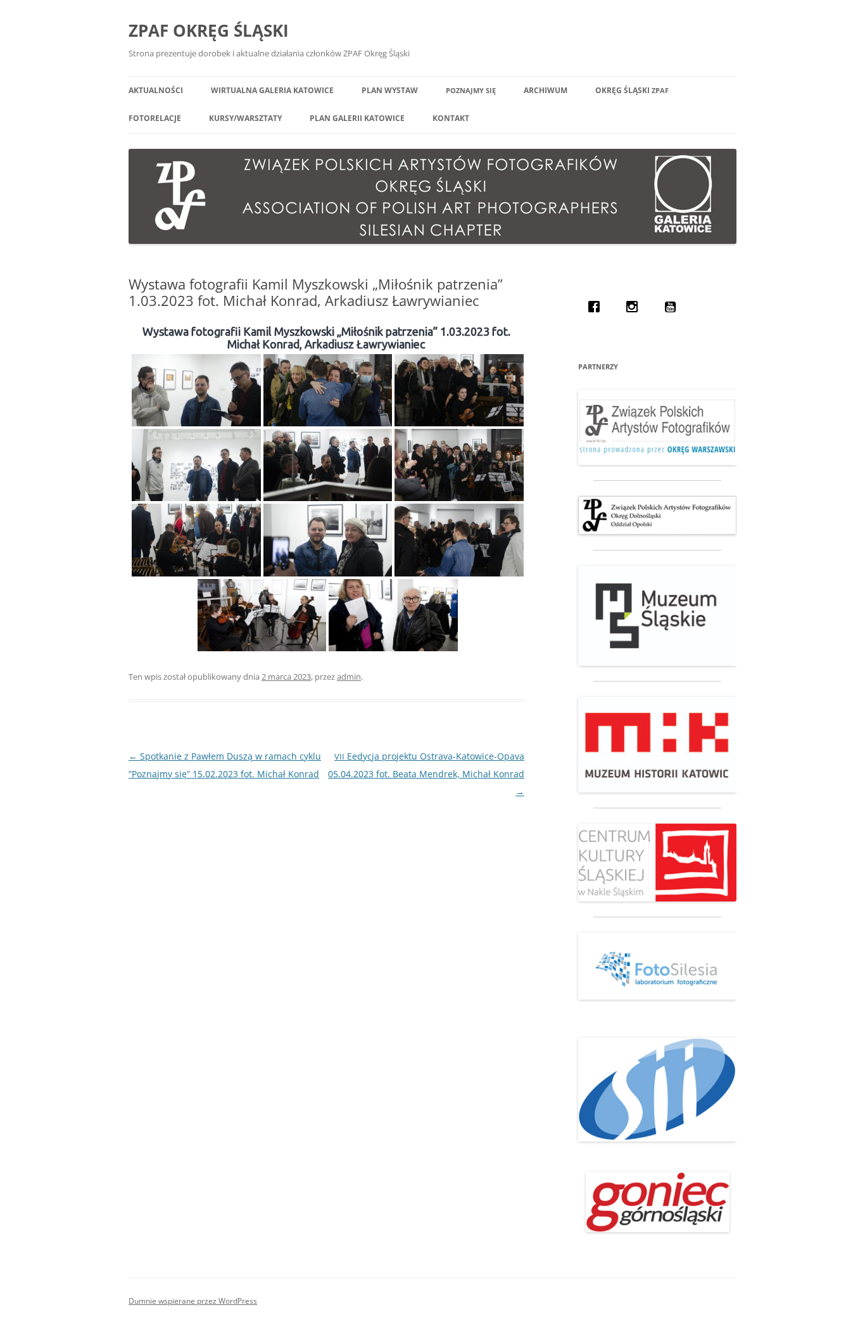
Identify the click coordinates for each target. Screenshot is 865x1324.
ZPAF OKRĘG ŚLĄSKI (209, 30)
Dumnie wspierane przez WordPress (193, 1300)
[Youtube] (673, 306)
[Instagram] (635, 306)
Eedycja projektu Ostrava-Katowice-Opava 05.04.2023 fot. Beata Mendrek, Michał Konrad (426, 774)
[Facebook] (597, 306)
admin (349, 676)
